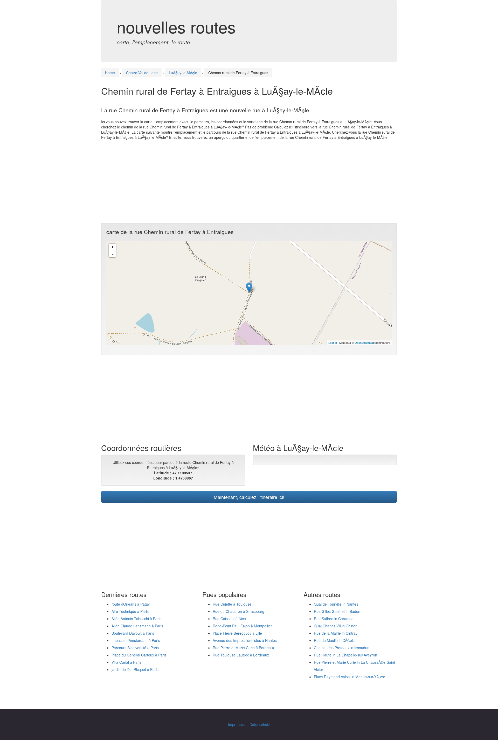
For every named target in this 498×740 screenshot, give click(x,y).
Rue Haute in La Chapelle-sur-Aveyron (345, 654)
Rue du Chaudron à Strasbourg (238, 611)
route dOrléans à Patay (131, 604)
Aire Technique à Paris (130, 611)
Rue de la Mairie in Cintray (335, 633)
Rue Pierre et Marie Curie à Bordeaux (244, 647)
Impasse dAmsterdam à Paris (136, 640)
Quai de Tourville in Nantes (336, 604)
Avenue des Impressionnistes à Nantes (245, 640)
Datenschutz (260, 724)
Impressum (237, 724)
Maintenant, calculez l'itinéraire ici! (249, 497)
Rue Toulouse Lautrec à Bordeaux (241, 654)
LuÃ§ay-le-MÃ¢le (183, 72)
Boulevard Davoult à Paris (133, 633)
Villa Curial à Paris (126, 662)
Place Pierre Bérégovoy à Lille (237, 633)
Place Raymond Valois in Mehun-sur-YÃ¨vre (349, 676)
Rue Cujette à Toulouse (232, 604)
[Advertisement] (249, 181)
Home (110, 72)
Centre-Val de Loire (142, 72)
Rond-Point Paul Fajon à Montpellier (242, 625)
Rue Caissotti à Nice (229, 618)
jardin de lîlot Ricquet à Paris (135, 669)
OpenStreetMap (365, 342)
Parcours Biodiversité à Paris (135, 647)
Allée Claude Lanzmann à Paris (137, 625)
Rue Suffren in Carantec (333, 618)
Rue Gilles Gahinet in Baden (337, 611)
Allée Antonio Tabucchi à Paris (136, 618)
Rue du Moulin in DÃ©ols (334, 640)
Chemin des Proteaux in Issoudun (341, 647)
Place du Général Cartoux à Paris (139, 654)
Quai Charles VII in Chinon (335, 625)
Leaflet (332, 342)
